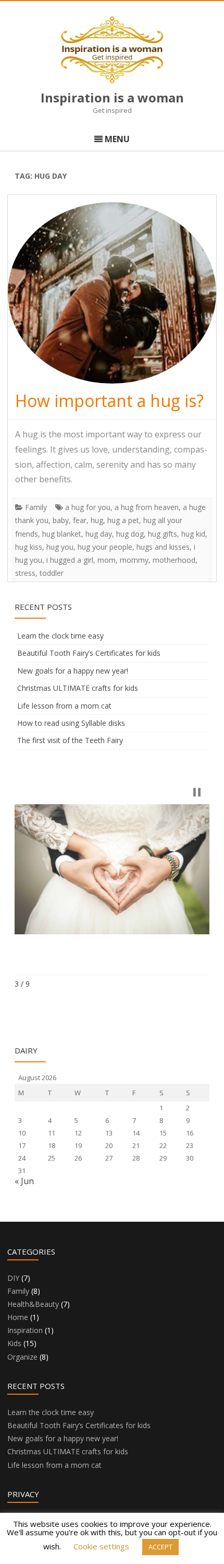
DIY (13, 1278)
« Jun (24, 1181)
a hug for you (87, 507)
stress (25, 573)
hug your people (105, 547)
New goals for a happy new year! (72, 671)
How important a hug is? (109, 400)
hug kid (193, 534)
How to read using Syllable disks (71, 723)
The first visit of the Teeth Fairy (70, 740)
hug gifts (162, 534)
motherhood (174, 560)
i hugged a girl (69, 560)
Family (36, 507)
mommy (134, 560)
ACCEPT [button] (160, 1546)
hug (97, 520)
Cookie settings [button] (101, 1546)
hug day (98, 534)
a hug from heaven (147, 507)
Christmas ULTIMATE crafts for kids (77, 688)
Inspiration (25, 1330)
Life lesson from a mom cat (64, 706)
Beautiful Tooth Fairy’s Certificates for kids (88, 653)
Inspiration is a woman (112, 97)
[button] (197, 792)
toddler (52, 573)
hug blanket (61, 534)
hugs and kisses (163, 547)
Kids (14, 1343)
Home (17, 1317)
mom (106, 560)
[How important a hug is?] (112, 293)
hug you (59, 547)
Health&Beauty (33, 1304)
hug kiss (28, 547)
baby (61, 520)
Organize (22, 1357)
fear (79, 520)
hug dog (130, 534)
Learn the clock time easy (60, 636)
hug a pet (123, 520)
